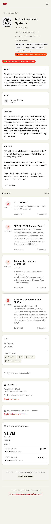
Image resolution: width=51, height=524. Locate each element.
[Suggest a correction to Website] (45, 338)
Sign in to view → (11, 399)
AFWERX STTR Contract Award (29, 226)
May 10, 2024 (18, 249)
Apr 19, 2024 (18, 287)
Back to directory (11, 13)
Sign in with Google (25, 476)
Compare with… (14, 361)
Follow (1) (22, 28)
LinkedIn (10, 347)
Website (10, 343)
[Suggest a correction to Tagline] (37, 32)
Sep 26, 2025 (18, 214)
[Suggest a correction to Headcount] (29, 40)
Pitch (4, 3)
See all (46, 193)
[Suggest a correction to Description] (45, 69)
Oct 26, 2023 (18, 328)
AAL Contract (20, 202)
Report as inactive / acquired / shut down (26, 494)
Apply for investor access (15, 414)
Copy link (42, 214)
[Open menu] (47, 4)
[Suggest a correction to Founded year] (39, 36)
